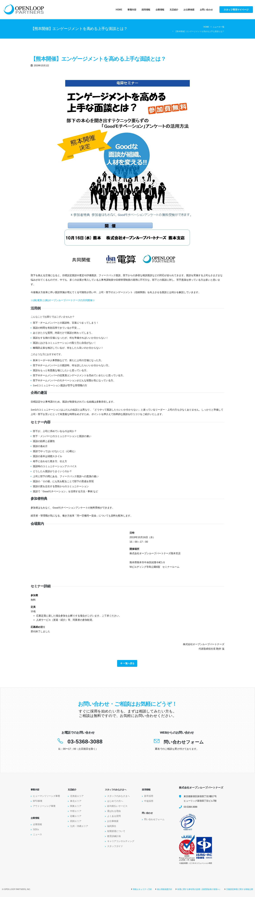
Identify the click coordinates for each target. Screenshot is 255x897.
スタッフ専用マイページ (236, 9)
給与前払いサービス (117, 806)
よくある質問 (114, 816)
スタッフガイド (115, 846)
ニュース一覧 (218, 27)
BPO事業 (37, 801)
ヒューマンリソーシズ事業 (46, 796)
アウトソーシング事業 (44, 806)
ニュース (37, 834)
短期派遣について (116, 831)
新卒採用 (148, 796)
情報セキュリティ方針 (142, 889)
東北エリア (75, 801)
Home (119, 9)
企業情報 (160, 9)
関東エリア (75, 806)
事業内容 (132, 9)
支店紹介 (174, 9)
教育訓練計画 (114, 836)
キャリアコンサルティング (120, 841)
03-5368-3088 (85, 741)
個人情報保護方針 (164, 889)
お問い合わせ (206, 9)
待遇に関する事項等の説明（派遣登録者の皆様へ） (199, 889)
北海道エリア (77, 796)
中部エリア (75, 811)
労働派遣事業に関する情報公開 (239, 889)
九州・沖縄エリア (79, 826)
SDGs (36, 829)
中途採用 (148, 801)
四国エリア (75, 821)
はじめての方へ (115, 801)
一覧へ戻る (128, 663)
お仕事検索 (189, 9)
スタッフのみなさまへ (118, 796)
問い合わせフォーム (184, 741)
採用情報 (146, 9)
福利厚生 (111, 826)
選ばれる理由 (114, 811)
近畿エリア (75, 816)
